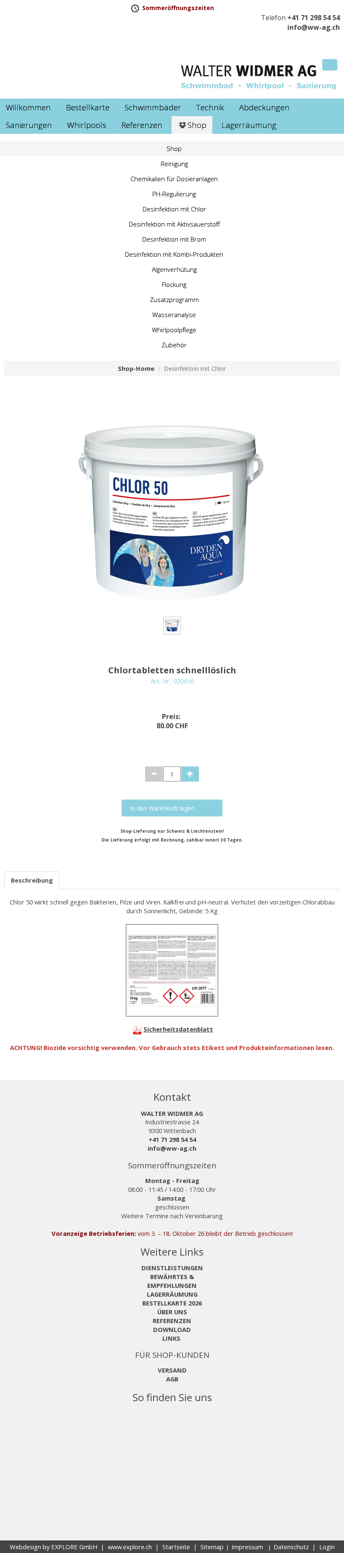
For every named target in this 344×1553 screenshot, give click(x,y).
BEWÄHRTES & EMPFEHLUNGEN (172, 1281)
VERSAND (172, 1370)
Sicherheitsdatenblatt (178, 1029)
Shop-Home (136, 368)
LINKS (172, 1338)
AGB (172, 1379)
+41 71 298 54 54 (313, 17)
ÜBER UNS (172, 1312)
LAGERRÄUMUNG (172, 1294)
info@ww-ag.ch (313, 27)
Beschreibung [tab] (32, 880)
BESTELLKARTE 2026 (172, 1303)
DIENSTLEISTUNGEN (172, 1268)
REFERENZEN (172, 1320)
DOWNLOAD (172, 1329)
